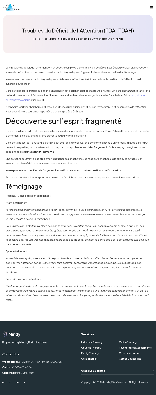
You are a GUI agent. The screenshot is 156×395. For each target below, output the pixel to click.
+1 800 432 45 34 (22, 367)
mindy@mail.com (24, 372)
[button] (4, 382)
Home (36, 39)
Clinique (50, 39)
